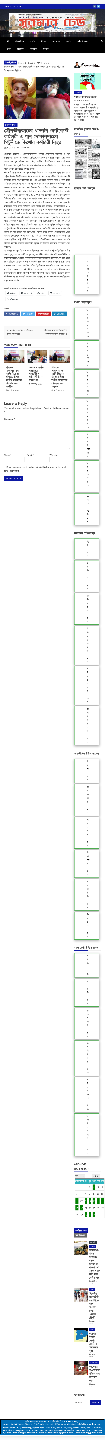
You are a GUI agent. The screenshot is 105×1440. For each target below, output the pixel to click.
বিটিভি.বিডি (88, 965)
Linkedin (60, 313)
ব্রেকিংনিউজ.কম (88, 608)
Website (53, 455)
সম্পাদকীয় (78, 92)
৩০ (94, 1214)
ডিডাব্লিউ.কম (88, 863)
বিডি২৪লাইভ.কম (88, 645)
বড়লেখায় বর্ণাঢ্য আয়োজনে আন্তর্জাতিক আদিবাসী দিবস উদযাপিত (36, 374)
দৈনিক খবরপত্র (88, 414)
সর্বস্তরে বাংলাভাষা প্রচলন (85, 97)
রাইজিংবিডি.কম (88, 576)
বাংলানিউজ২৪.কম (88, 725)
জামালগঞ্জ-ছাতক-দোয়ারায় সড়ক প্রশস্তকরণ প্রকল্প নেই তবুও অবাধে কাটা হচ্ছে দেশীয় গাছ (94, 1264)
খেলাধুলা (33, 49)
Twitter (98, 6)
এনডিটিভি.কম (88, 894)
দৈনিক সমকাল (88, 383)
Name (7, 455)
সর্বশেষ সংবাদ (80, 1235)
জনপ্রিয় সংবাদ (81, 1230)
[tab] (81, 1230)
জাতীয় (32, 41)
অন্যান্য (46, 49)
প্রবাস (9, 49)
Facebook (94, 6)
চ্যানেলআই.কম (88, 1023)
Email (30, 455)
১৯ (77, 1207)
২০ (81, 1207)
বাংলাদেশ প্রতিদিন (88, 509)
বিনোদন (20, 49)
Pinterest (44, 313)
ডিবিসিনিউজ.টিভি (88, 1058)
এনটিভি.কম (88, 992)
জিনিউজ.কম (88, 925)
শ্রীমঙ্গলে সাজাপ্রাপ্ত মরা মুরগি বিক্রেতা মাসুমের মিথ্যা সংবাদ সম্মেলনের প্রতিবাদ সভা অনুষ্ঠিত (14, 377)
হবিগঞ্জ (68, 41)
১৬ (94, 1200)
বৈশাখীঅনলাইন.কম (87, 1135)
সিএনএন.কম (87, 832)
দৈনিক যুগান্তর (88, 354)
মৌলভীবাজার (82, 41)
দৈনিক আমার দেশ (88, 476)
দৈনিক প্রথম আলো (88, 323)
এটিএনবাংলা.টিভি (88, 1094)
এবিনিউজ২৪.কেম (88, 685)
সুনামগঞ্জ (56, 41)
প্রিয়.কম (88, 549)
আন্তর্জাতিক (19, 41)
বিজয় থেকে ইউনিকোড (88, 274)
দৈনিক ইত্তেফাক (88, 445)
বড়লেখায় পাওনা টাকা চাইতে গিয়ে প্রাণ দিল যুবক (94, 1373)
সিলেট (43, 41)
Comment (9, 419)
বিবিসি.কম (87, 771)
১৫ (90, 1200)
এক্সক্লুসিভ (93, 1242)
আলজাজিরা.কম (88, 800)
